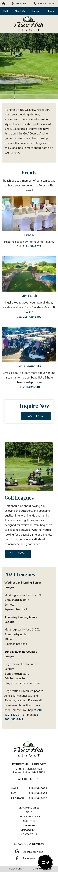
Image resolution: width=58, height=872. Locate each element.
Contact (35, 11)
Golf (5, 11)
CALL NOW (36, 416)
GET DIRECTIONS (29, 779)
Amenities (29, 821)
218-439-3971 (38, 793)
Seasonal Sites (29, 807)
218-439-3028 (32, 246)
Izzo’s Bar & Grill (29, 816)
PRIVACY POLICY (15, 868)
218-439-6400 (32, 317)
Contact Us (29, 834)
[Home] (4, 4)
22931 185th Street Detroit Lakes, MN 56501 (29, 770)
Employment (29, 830)
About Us (19, 11)
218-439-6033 (38, 788)
